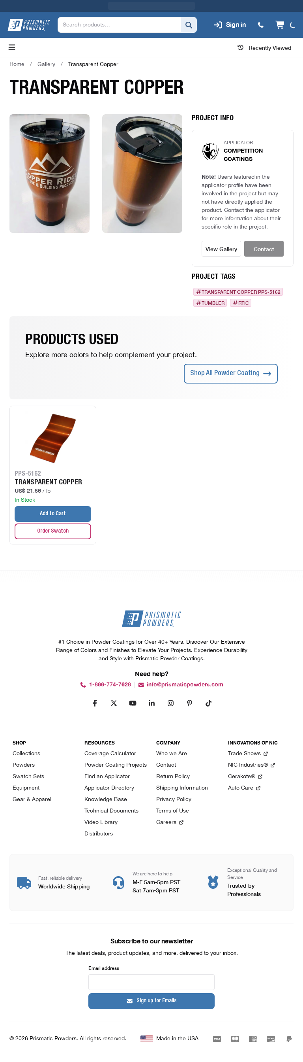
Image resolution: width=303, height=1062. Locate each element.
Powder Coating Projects (115, 765)
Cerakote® (241, 777)
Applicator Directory (109, 788)
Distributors (98, 834)
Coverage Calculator (110, 754)
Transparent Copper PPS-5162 (241, 280)
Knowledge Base (105, 800)
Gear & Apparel (32, 800)
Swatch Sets (28, 777)
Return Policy (173, 777)
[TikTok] (208, 703)
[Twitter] (114, 703)
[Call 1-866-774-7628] (259, 13)
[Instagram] (170, 703)
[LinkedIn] (151, 703)
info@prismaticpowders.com (185, 684)
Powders (24, 765)
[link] (93, 53)
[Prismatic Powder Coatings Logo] (28, 13)
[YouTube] (132, 703)
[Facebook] (95, 703)
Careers (166, 822)
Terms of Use (172, 811)
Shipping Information (182, 788)
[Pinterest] (189, 703)
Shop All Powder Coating (225, 361)
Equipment (26, 788)
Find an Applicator (107, 777)
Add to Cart (53, 502)
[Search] (187, 13)
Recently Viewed (270, 36)
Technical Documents (111, 811)
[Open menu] (12, 35)
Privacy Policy (173, 800)
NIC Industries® (248, 765)
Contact (264, 237)
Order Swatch (53, 519)
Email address (103, 967)
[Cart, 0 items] (285, 13)
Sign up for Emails (157, 1001)
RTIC (243, 291)
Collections (26, 754)
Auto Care (240, 788)
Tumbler (213, 291)
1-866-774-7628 (110, 684)
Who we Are (171, 754)
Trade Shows (244, 754)
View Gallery (221, 237)
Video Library (101, 822)
